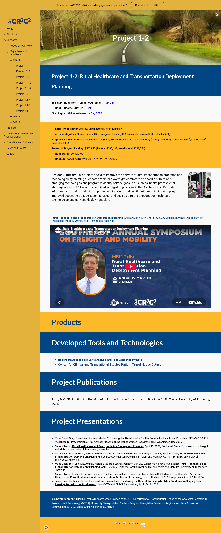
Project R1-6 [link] (23, 110)
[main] (131, 38)
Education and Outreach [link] (19, 142)
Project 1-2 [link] (23, 71)
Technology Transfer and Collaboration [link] (20, 135)
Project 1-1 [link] (22, 65)
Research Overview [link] (21, 45)
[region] (110, 5)
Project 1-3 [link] (22, 77)
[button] (217, 15)
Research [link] (11, 40)
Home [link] (9, 28)
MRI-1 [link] (16, 60)
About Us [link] (11, 34)
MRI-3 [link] (16, 122)
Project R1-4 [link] (23, 99)
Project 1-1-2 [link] (23, 82)
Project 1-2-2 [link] (23, 88)
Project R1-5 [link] (23, 105)
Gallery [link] (10, 153)
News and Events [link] (16, 147)
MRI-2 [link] (16, 116)
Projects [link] (11, 127)
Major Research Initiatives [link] (18, 53)
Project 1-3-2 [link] (23, 94)
